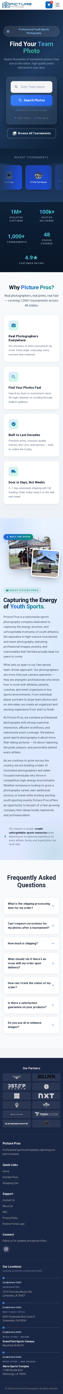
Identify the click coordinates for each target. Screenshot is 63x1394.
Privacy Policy (10, 1218)
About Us (8, 1206)
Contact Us (9, 1200)
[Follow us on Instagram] (6, 1249)
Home (6, 1171)
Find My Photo (10, 1177)
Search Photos (31, 100)
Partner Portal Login (14, 1223)
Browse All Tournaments (31, 133)
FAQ (5, 1212)
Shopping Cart (10, 1183)
